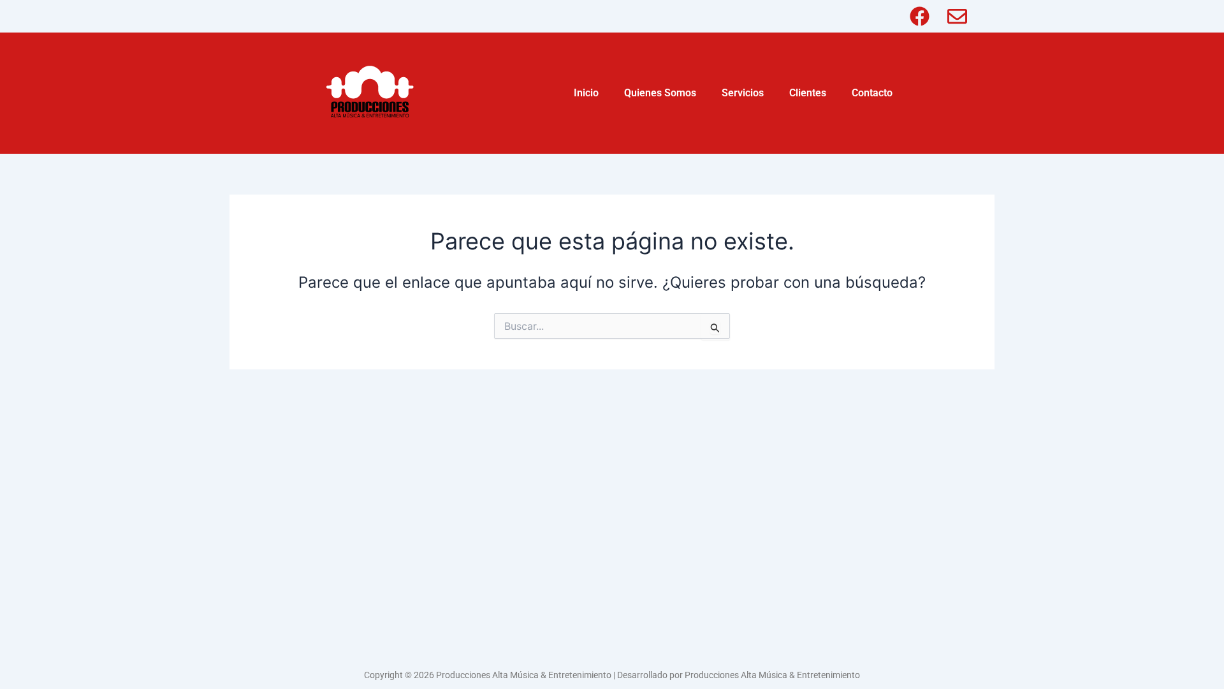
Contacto (872, 93)
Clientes (807, 93)
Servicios (743, 93)
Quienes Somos (660, 93)
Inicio (586, 93)
